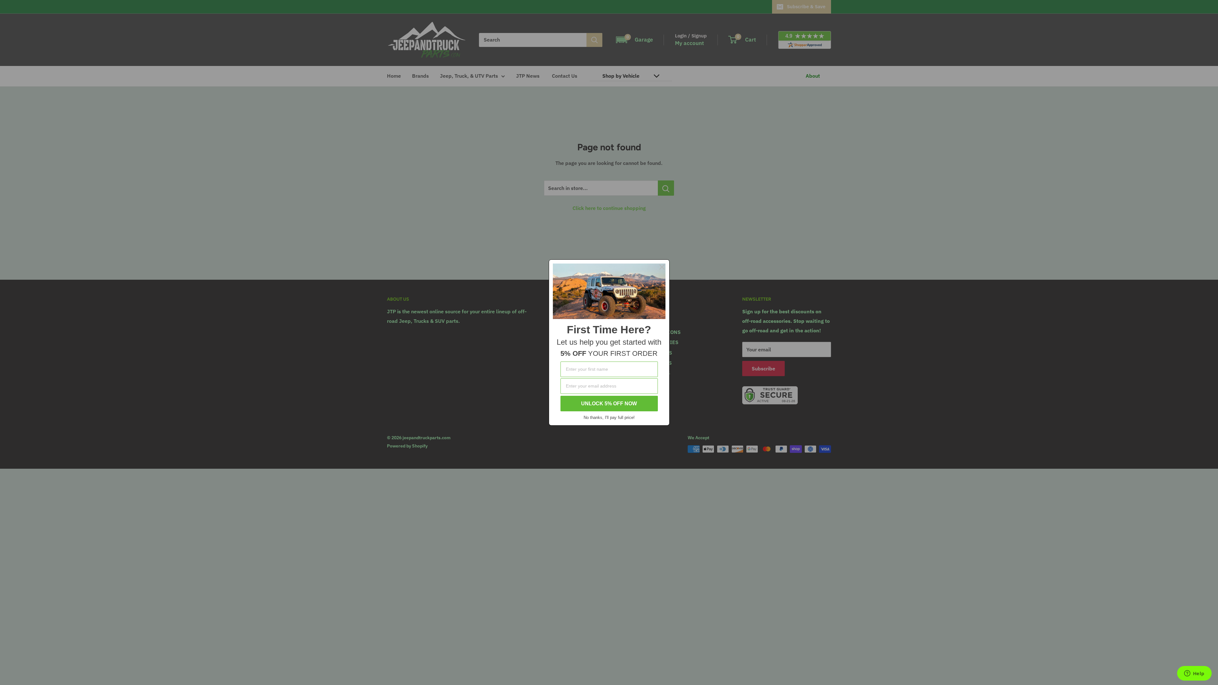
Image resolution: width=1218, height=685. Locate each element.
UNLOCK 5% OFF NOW (609, 403)
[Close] (662, 267)
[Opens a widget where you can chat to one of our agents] (1194, 674)
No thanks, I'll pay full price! (609, 417)
